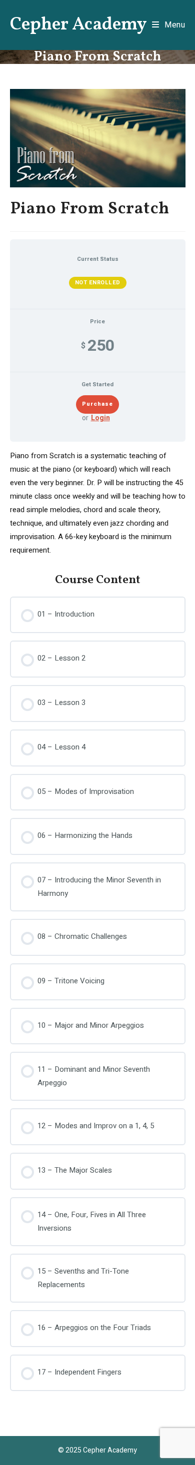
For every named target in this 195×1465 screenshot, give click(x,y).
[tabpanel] (98, 503)
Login (100, 418)
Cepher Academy (78, 24)
